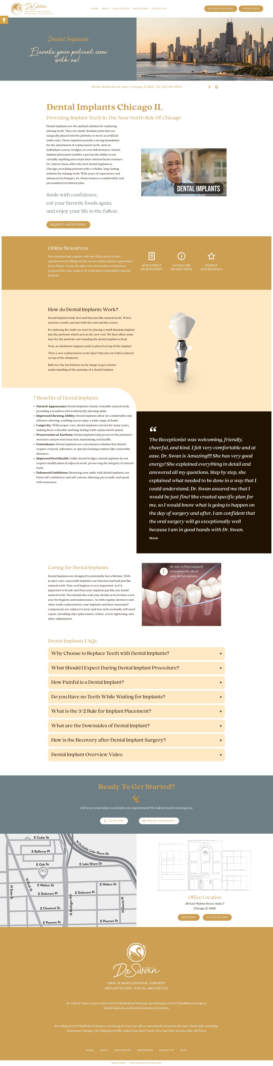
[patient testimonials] (211, 256)
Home (94, 8)
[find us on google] (216, 87)
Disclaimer (119, 1063)
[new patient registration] (152, 256)
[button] (4, 20)
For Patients (121, 8)
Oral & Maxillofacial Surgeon (128, 1003)
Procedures (140, 8)
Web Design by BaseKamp (145, 1063)
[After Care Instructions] (181, 256)
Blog (183, 1050)
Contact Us (159, 8)
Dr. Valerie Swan (77, 1003)
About (105, 8)
